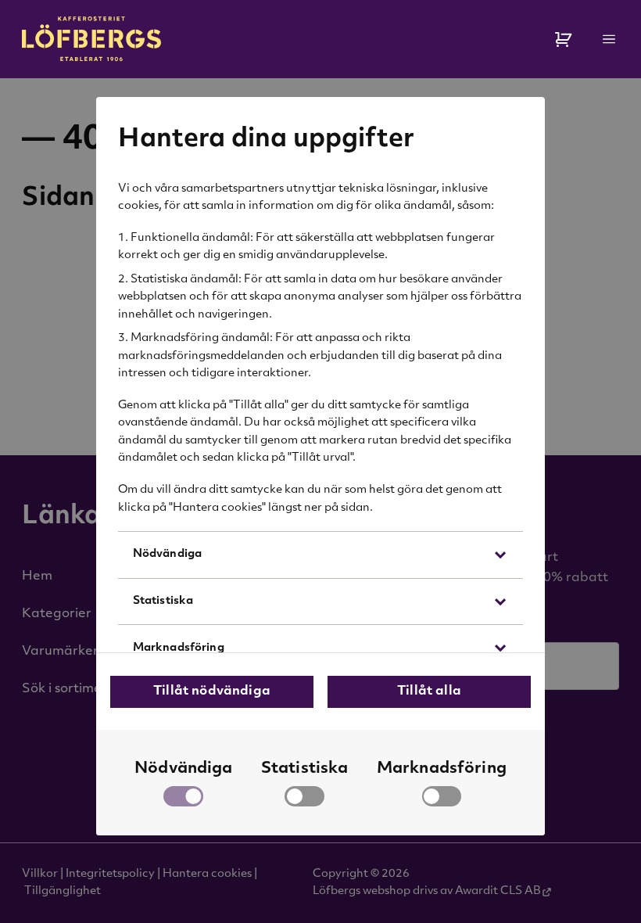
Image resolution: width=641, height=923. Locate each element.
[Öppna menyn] (609, 39)
